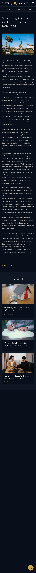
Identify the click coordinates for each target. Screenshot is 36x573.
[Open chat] (31, 568)
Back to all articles (10, 265)
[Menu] (33, 3)
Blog (3, 9)
